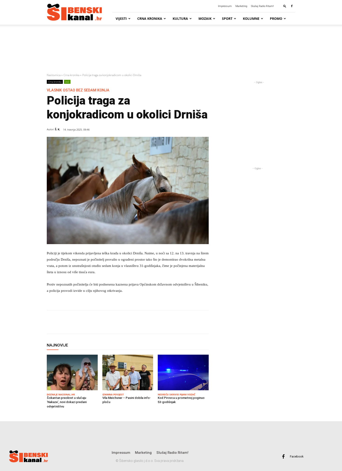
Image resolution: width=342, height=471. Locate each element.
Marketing (241, 6)
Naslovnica (53, 75)
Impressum (225, 6)
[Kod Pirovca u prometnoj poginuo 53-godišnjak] (183, 372)
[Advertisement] (171, 49)
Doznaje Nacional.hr (61, 394)
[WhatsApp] (91, 322)
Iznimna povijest (113, 394)
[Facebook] (291, 6)
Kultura (180, 18)
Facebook (297, 456)
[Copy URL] (112, 322)
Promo (276, 18)
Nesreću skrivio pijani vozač (176, 394)
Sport (227, 18)
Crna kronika (149, 18)
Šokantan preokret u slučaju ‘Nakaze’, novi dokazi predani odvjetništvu (67, 402)
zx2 (67, 81)
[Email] (102, 322)
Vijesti (121, 18)
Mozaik (204, 18)
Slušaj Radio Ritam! (262, 6)
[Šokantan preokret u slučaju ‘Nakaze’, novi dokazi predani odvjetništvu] (72, 372)
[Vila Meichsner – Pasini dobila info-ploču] (127, 372)
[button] (284, 6)
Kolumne (251, 18)
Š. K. (57, 129)
